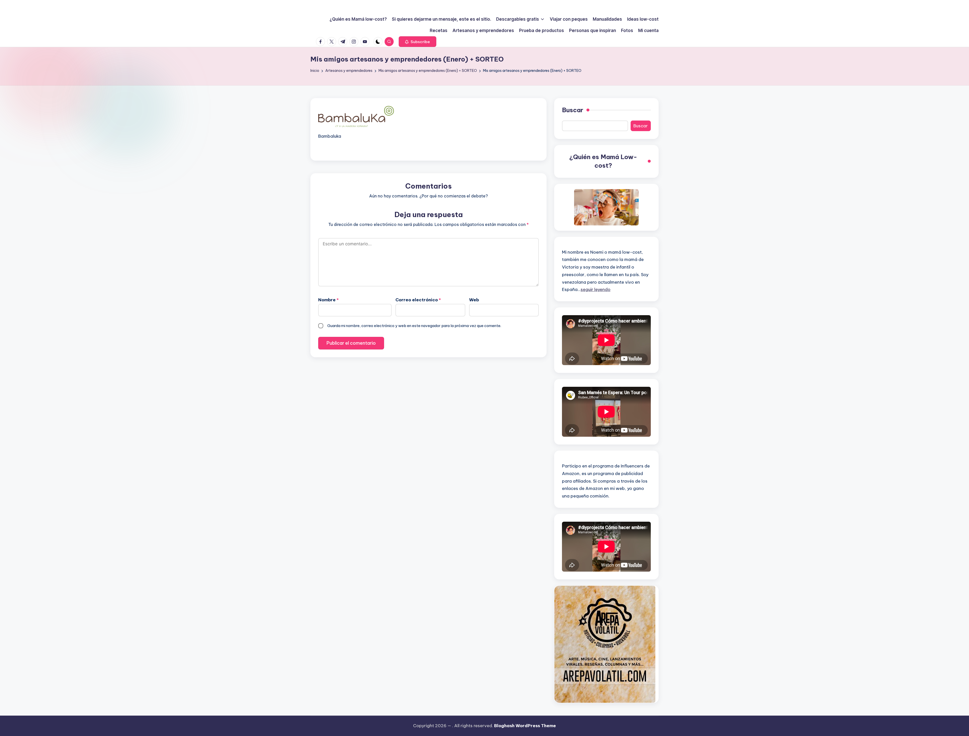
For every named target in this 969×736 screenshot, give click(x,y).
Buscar (572, 110)
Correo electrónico (418, 300)
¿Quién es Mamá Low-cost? (603, 161)
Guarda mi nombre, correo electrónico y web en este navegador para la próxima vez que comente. (414, 325)
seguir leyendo (595, 289)
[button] (417, 41)
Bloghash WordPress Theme (525, 725)
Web (474, 300)
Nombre (328, 300)
